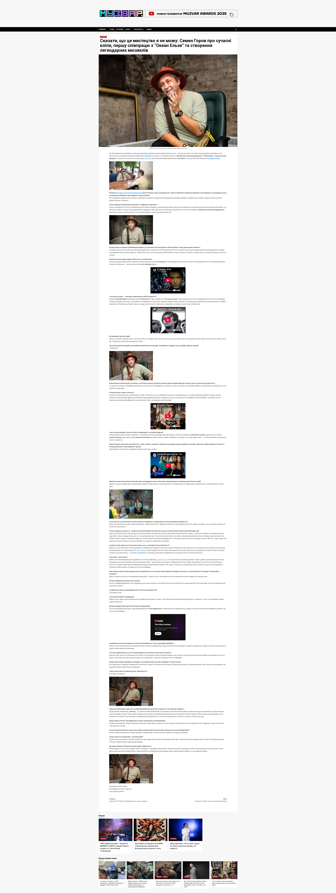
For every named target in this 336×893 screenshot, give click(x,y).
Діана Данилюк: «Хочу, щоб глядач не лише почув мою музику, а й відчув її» (185, 845)
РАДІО (149, 29)
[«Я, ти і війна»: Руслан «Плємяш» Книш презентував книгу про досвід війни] (224, 870)
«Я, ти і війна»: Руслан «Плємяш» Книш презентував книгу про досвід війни (224, 883)
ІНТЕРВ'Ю (103, 36)
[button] (236, 29)
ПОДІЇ (112, 29)
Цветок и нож (162, 559)
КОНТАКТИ (138, 29)
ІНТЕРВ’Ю (119, 29)
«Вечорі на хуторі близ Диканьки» (129, 193)
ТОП (144, 838)
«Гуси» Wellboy (141, 550)
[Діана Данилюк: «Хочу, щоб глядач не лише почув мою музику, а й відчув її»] (185, 830)
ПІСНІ (128, 29)
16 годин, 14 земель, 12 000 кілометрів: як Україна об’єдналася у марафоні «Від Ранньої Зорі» (112, 883)
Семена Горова (214, 158)
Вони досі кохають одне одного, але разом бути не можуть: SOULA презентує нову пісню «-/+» (168, 883)
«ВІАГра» (148, 158)
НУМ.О (165, 876)
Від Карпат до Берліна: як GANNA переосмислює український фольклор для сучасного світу (149, 845)
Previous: (128, 800)
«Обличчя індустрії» (140, 153)
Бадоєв (144, 545)
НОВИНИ (102, 29)
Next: (211, 800)
